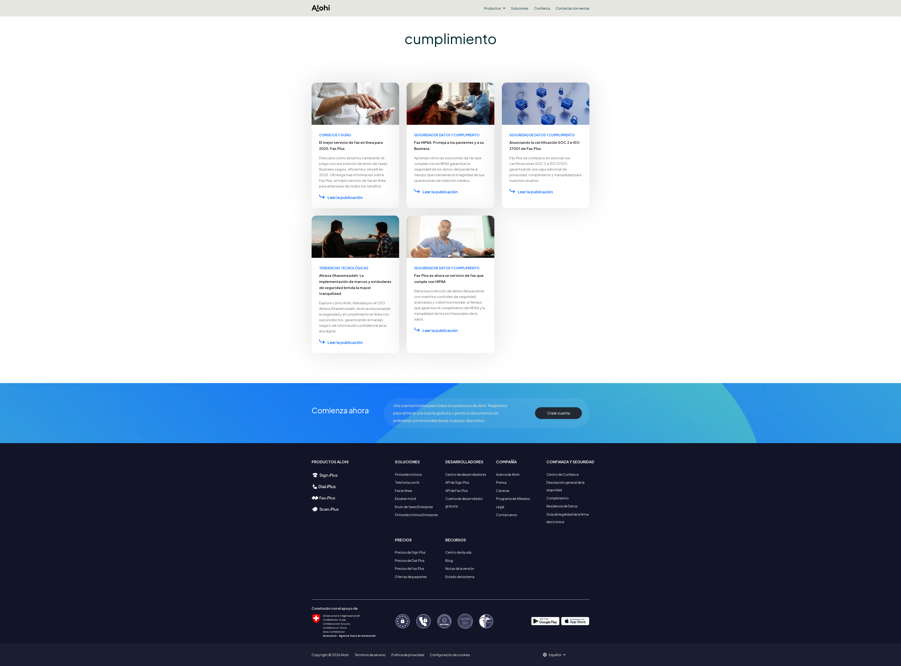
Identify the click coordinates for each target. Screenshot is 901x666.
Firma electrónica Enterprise (416, 515)
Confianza (542, 8)
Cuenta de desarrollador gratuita (464, 502)
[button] (494, 8)
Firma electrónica (408, 474)
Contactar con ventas (572, 8)
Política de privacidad (407, 655)
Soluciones (519, 8)
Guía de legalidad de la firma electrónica (567, 518)
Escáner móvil (405, 498)
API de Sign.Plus (457, 482)
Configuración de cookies (450, 655)
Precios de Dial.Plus (409, 560)
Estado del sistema (459, 577)
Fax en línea (403, 490)
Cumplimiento (557, 498)
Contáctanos (506, 515)
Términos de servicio (370, 655)
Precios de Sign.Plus (410, 552)
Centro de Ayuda (458, 552)
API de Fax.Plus (456, 490)
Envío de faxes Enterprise (414, 507)
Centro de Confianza (562, 474)
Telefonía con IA (407, 482)
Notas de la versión (459, 568)
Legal (500, 507)
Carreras (502, 490)
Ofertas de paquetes (411, 577)
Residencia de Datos (562, 506)
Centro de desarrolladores (465, 474)
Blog (449, 560)
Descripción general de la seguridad (565, 486)
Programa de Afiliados (513, 498)
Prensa (501, 482)
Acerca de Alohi (507, 474)
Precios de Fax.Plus (409, 568)
